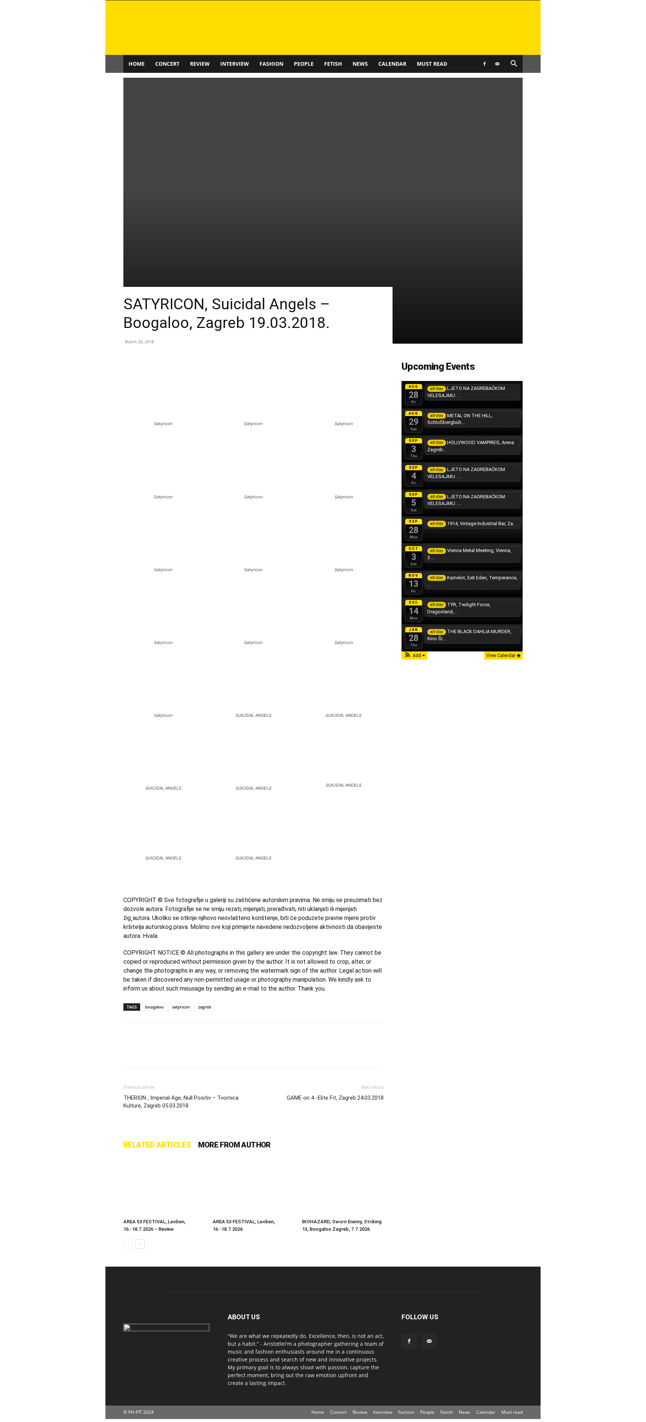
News (360, 63)
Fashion (271, 63)
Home (137, 63)
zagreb (204, 1007)
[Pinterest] (165, 1052)
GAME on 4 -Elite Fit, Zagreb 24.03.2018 (335, 1097)
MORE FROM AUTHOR (234, 1144)
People (304, 63)
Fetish (333, 63)
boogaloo (154, 1007)
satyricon (181, 1007)
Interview (234, 63)
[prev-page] (128, 1244)
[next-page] (140, 1244)
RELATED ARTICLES (157, 1144)
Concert (167, 63)
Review (200, 63)
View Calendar (501, 655)
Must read (432, 63)
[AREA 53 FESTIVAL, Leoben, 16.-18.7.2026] (253, 1187)
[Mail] (497, 64)
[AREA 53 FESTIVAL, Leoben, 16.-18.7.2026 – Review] (164, 1187)
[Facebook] (484, 64)
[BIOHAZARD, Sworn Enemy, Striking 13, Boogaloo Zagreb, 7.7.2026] (343, 1187)
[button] (514, 64)
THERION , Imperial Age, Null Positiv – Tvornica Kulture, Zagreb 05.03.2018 (181, 1101)
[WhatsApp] (182, 1052)
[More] (200, 1052)
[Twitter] (148, 1052)
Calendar (392, 63)
